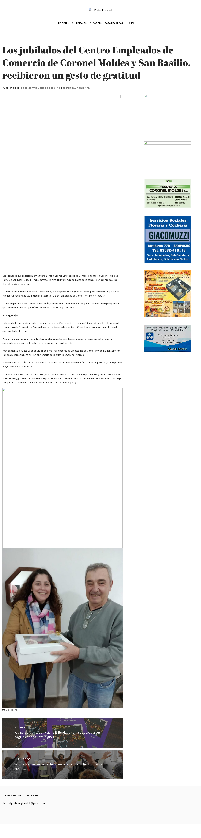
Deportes (96, 23)
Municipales (79, 23)
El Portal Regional (76, 87)
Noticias (63, 23)
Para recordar (114, 23)
